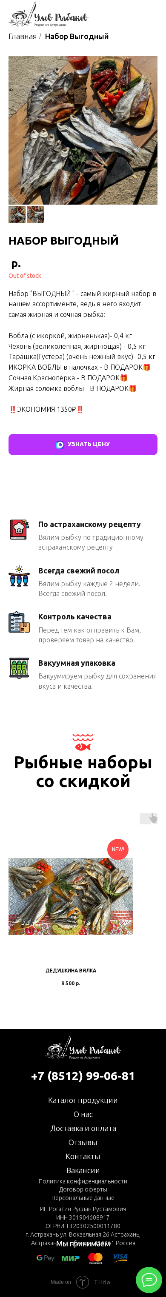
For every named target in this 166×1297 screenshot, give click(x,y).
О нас (83, 1114)
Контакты (83, 1156)
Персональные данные (83, 1197)
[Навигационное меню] (151, 14)
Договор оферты (83, 1189)
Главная (23, 36)
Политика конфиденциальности (83, 1181)
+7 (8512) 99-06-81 (83, 1075)
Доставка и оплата (83, 1128)
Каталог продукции (83, 1100)
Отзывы (83, 1142)
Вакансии (83, 1170)
